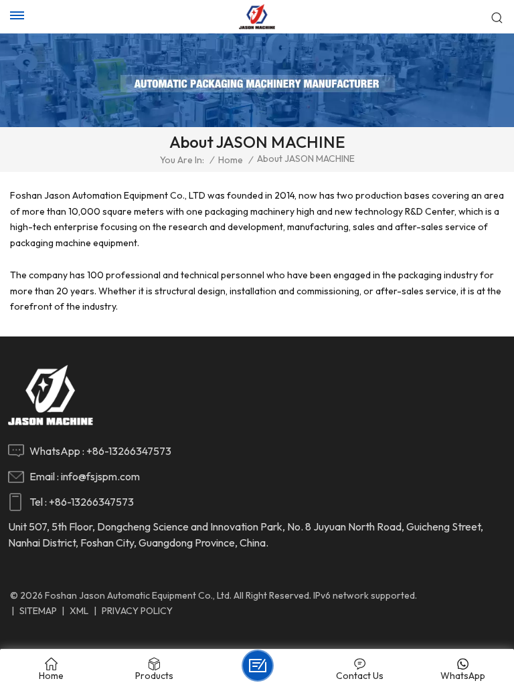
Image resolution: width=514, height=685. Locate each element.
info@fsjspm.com (100, 476)
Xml (79, 611)
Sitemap (38, 611)
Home (230, 160)
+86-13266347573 (128, 451)
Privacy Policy (137, 611)
